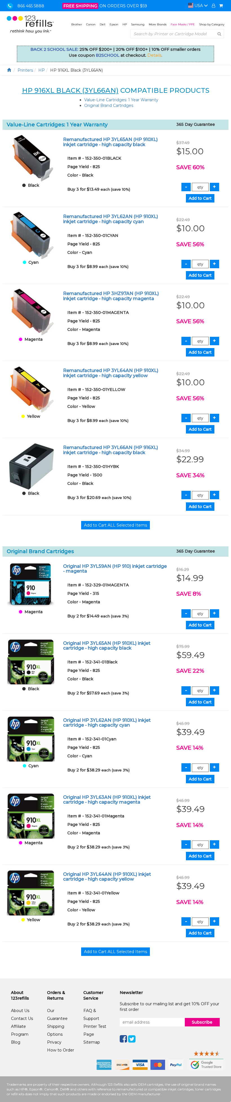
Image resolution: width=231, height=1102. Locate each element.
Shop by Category (211, 24)
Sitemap (91, 1042)
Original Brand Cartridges (108, 105)
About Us (20, 1010)
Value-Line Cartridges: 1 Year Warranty (121, 99)
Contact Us (22, 1018)
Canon (90, 24)
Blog (15, 1042)
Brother (76, 24)
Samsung (138, 24)
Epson (114, 24)
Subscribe (202, 1022)
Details (154, 55)
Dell (102, 24)
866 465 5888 (30, 5)
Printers (25, 70)
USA (198, 5)
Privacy (54, 1042)
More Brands (157, 24)
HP (125, 24)
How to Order (60, 1050)
